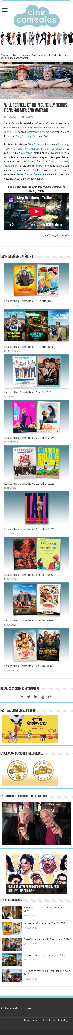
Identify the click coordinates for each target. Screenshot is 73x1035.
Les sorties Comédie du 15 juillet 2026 (29, 529)
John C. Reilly (11, 131)
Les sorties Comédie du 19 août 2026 (28, 301)
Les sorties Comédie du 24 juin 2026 (28, 666)
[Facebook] (22, 697)
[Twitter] (29, 697)
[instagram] (50, 697)
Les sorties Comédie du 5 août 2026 (27, 392)
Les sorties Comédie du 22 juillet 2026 (29, 483)
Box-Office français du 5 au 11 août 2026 (46, 939)
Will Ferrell (60, 127)
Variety (15, 123)
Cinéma (26, 55)
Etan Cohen (34, 144)
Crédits (47, 1020)
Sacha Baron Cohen (29, 174)
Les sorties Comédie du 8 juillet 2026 (28, 574)
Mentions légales (62, 1020)
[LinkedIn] (36, 697)
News (16, 55)
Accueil (7, 55)
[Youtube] (43, 697)
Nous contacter (32, 1020)
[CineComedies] (36, 15)
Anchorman (51, 161)
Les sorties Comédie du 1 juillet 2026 (28, 620)
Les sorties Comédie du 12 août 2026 (28, 347)
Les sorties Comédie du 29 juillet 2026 (29, 438)
